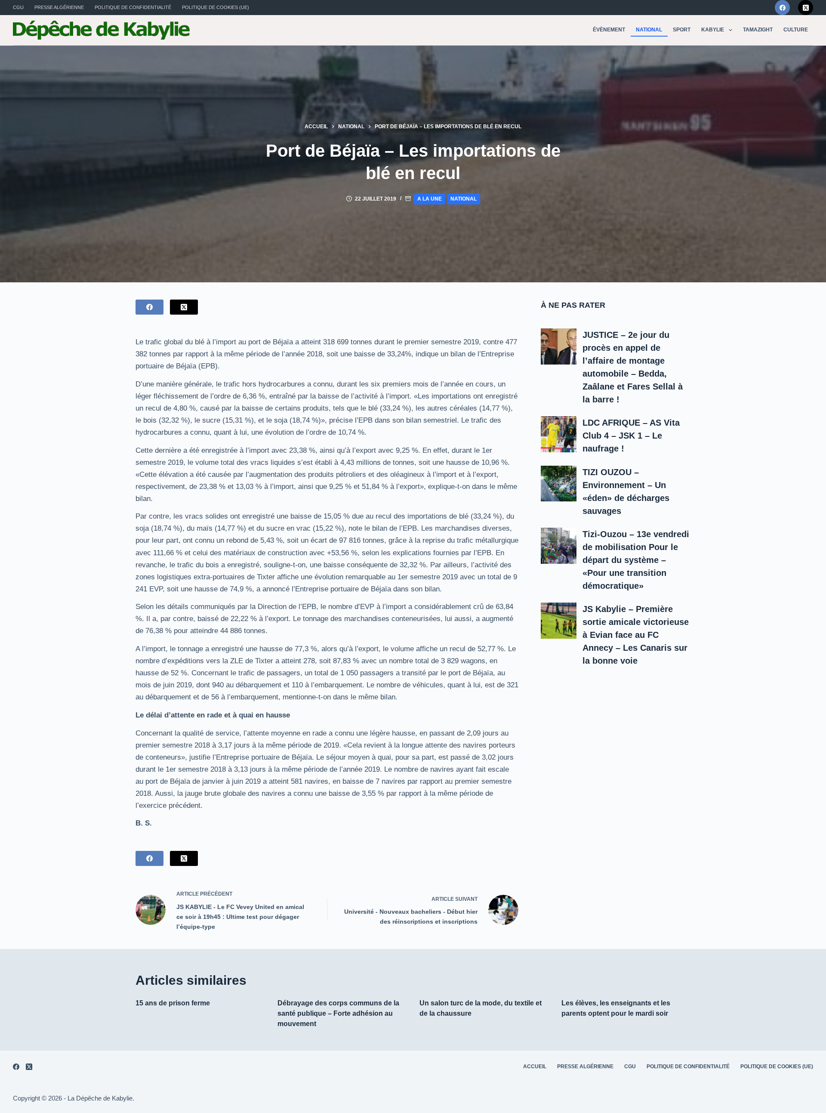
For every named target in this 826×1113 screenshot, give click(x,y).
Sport (681, 30)
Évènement (609, 30)
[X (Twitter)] (805, 7)
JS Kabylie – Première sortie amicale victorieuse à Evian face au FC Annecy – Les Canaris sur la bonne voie (636, 634)
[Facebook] (782, 7)
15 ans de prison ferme (173, 1003)
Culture (795, 30)
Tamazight (758, 30)
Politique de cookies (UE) (215, 7)
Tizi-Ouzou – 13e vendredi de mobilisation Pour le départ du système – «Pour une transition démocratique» (636, 560)
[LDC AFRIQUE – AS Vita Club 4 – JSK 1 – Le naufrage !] (559, 434)
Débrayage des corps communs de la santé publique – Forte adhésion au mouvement (338, 1013)
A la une (429, 199)
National (649, 30)
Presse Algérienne (59, 7)
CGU (18, 7)
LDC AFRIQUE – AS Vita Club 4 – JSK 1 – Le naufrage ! (631, 435)
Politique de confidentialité (133, 7)
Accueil (534, 1067)
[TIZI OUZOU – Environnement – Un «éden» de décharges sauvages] (559, 484)
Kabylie (712, 30)
